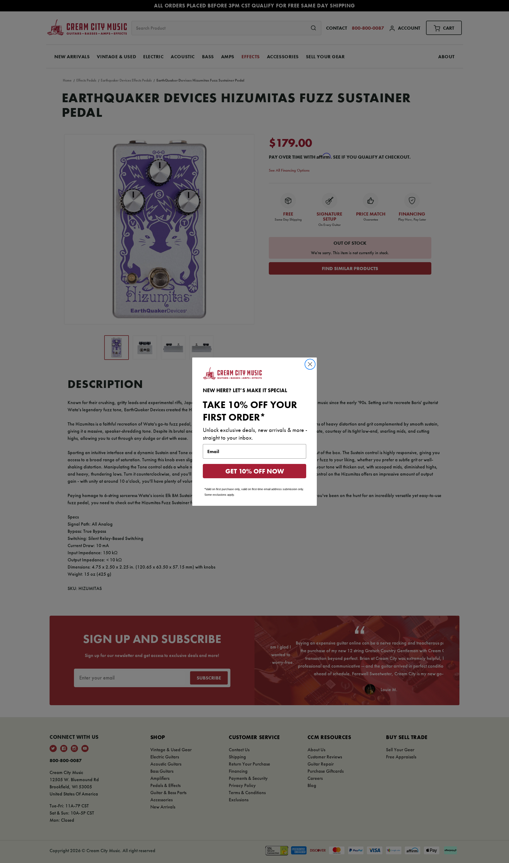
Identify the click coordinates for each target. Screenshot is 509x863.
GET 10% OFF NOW (254, 471)
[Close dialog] (310, 364)
